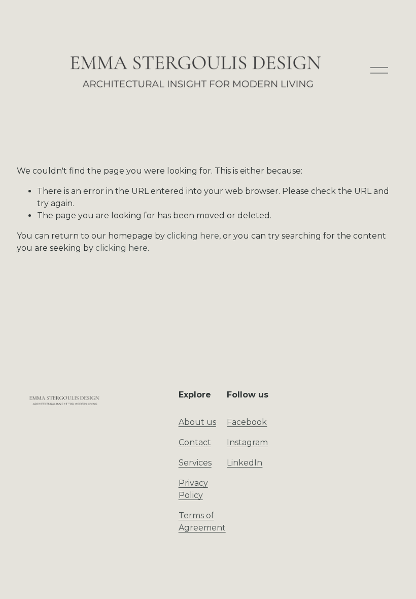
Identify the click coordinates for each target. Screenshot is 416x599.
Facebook (247, 422)
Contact (195, 442)
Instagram (247, 442)
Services (195, 463)
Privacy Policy (193, 489)
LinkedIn (244, 463)
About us (197, 422)
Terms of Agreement (202, 522)
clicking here (193, 236)
